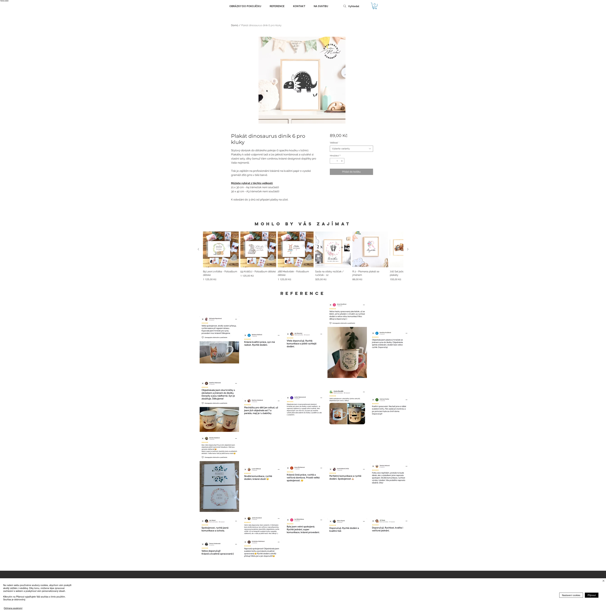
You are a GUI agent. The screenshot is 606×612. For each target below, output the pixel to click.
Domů (234, 25)
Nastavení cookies (571, 595)
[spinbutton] (337, 161)
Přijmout (592, 595)
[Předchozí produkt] (198, 249)
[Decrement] (332, 161)
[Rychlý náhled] (221, 249)
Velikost (334, 142)
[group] (303, 258)
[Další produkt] (408, 249)
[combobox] (351, 149)
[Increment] (342, 161)
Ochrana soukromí (13, 608)
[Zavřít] (603, 581)
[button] (375, 6)
